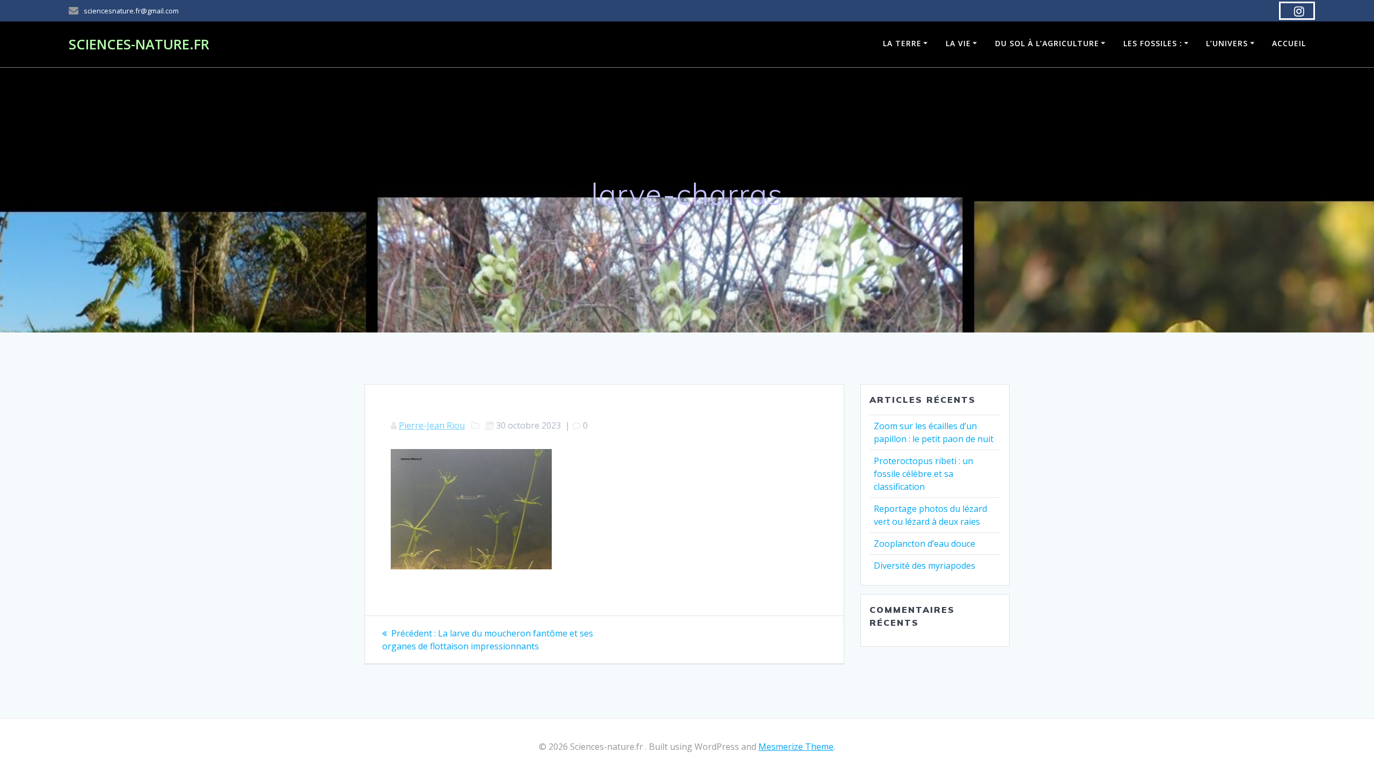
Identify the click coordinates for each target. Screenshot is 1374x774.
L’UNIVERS (1227, 43)
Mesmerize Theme (796, 747)
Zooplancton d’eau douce (924, 543)
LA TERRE (902, 43)
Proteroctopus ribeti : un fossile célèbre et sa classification (923, 474)
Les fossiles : (1152, 43)
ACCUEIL (1289, 43)
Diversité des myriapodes (924, 566)
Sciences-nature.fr (139, 45)
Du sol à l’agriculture (1047, 43)
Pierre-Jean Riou (432, 425)
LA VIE (958, 43)
